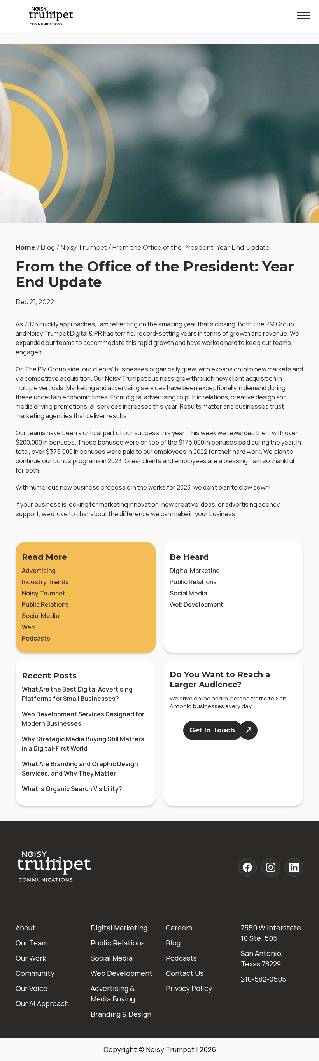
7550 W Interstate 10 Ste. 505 (271, 933)
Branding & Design (121, 1014)
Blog (173, 942)
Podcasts (36, 638)
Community (35, 973)
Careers (179, 927)
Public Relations (45, 604)
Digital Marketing (195, 570)
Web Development (196, 604)
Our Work (31, 958)
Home (25, 247)
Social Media (40, 615)
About (25, 927)
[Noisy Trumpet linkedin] (294, 867)
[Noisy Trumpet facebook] (247, 867)
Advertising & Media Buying (113, 993)
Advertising (39, 570)
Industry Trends (45, 582)
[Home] (54, 867)
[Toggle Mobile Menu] (303, 15)
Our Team (32, 942)
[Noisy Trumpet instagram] (270, 867)
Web (28, 627)
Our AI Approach (42, 1003)
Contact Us (184, 973)
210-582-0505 (263, 979)
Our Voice (31, 988)
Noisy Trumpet (43, 593)
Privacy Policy (189, 988)
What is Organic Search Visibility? (72, 788)
